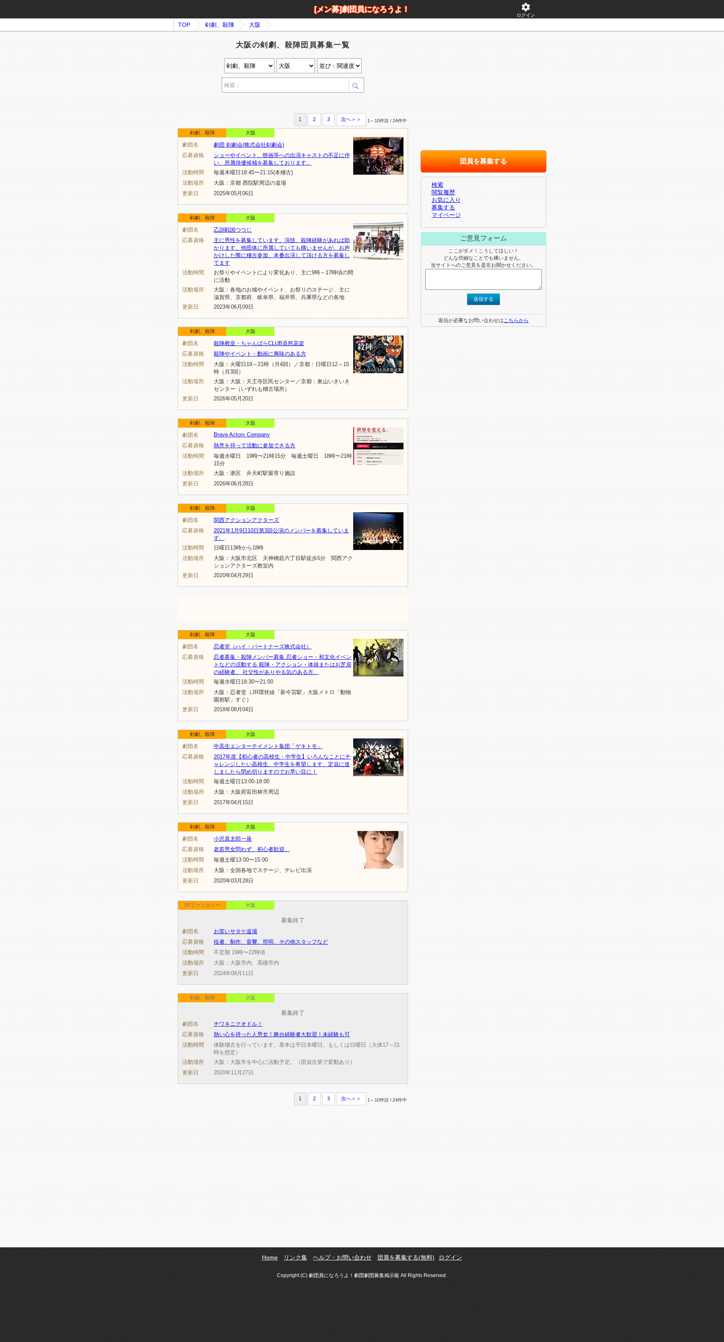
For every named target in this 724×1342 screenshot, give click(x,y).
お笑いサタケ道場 (235, 931)
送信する (483, 299)
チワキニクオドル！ (238, 1024)
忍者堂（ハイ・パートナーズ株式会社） (263, 646)
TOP (184, 24)
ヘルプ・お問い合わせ (342, 1257)
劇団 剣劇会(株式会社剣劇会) (249, 145)
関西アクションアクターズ (246, 520)
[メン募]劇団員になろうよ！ (362, 9)
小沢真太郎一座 (233, 839)
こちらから (516, 320)
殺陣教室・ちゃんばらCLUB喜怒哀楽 (259, 343)
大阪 (255, 24)
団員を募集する (483, 161)
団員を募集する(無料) (406, 1257)
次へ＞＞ (351, 119)
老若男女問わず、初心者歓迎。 (252, 849)
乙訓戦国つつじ (233, 230)
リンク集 (295, 1257)
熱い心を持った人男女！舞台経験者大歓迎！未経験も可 (282, 1034)
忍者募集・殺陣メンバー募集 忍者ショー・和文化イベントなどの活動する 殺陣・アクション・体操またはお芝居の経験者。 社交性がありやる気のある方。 (283, 664)
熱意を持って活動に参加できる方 (254, 445)
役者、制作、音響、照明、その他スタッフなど (271, 942)
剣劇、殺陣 (219, 24)
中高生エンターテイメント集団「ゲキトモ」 (268, 746)
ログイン (526, 10)
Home (270, 1257)
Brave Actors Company (242, 434)
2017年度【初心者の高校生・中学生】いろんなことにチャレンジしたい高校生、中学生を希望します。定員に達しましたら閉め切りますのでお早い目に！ (282, 764)
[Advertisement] (276, 104)
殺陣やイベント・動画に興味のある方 (260, 354)
